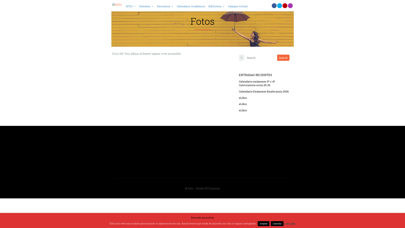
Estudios (144, 6)
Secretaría (163, 6)
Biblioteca (215, 6)
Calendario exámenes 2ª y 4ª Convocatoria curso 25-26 (257, 83)
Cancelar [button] (277, 223)
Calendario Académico (191, 6)
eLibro (243, 97)
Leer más (289, 223)
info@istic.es (123, 165)
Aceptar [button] (264, 223)
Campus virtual (238, 6)
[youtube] (285, 5)
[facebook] (274, 5)
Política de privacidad (222, 142)
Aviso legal (215, 138)
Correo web (215, 149)
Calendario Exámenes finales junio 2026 (264, 91)
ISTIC (129, 6)
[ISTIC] (117, 3)
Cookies (213, 145)
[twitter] (279, 5)
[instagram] (290, 5)
